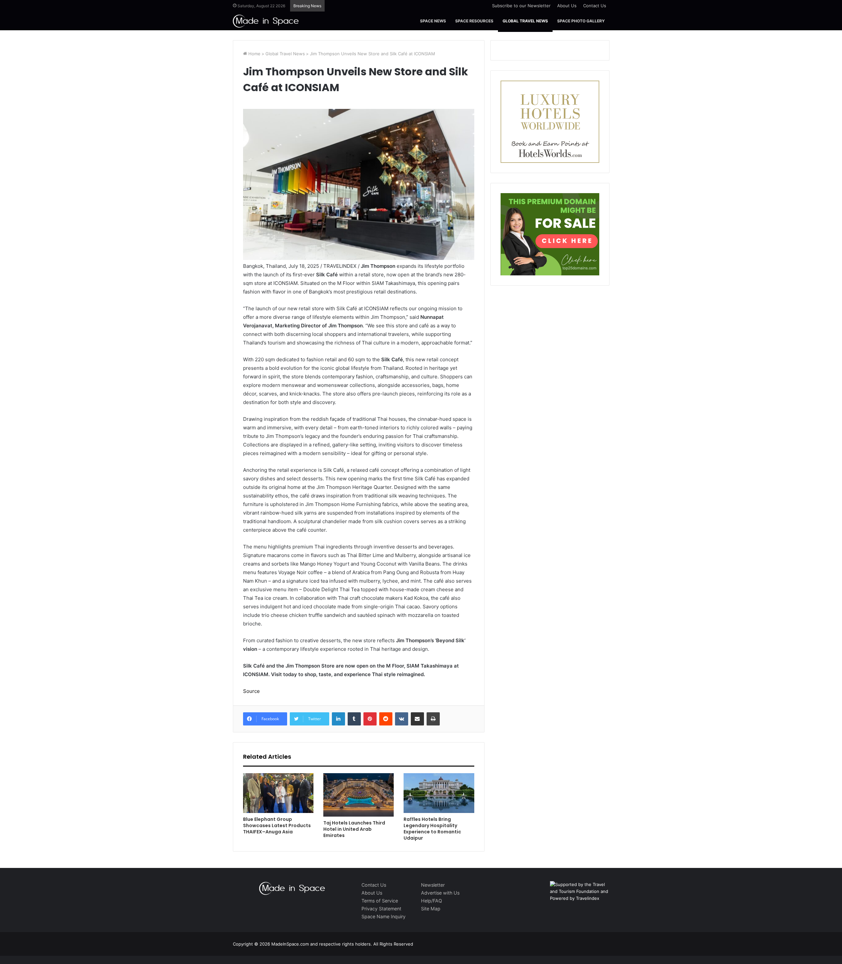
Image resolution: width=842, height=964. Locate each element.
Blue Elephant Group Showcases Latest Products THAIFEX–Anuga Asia (277, 825)
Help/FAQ (431, 900)
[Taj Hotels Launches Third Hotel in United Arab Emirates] (358, 795)
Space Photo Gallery (581, 20)
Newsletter (433, 885)
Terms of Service (379, 900)
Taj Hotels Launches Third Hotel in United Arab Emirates (354, 829)
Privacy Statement (381, 908)
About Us (567, 5)
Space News (433, 20)
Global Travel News (525, 20)
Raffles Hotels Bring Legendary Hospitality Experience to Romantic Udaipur (432, 828)
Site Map (430, 908)
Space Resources (474, 20)
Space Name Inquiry (383, 916)
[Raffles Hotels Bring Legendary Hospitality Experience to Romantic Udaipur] (439, 793)
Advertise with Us (440, 893)
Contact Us (594, 5)
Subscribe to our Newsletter (521, 5)
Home (253, 53)
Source (251, 691)
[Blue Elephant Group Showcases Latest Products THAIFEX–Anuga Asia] (278, 793)
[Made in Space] (266, 21)
